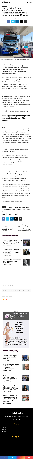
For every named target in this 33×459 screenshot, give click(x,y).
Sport (3, 450)
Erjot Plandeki (17, 207)
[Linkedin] (17, 21)
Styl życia (5, 452)
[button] (27, 2)
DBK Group (9, 207)
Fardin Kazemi (25, 207)
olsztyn (4, 214)
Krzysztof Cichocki (7, 18)
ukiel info (10, 214)
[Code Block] (17, 291)
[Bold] (3, 291)
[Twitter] (13, 21)
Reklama (4, 431)
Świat (3, 446)
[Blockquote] (15, 291)
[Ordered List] (11, 291)
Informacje (5, 427)
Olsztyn (4, 6)
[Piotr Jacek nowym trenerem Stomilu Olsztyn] (25, 358)
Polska (4, 444)
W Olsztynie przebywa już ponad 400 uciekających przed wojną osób (12, 242)
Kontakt (4, 429)
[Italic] (5, 291)
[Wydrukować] (25, 21)
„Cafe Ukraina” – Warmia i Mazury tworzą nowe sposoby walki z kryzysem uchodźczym (24, 228)
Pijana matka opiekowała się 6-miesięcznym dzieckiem (12, 261)
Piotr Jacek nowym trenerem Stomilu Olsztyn (10, 357)
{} (21, 290)
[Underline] (7, 291)
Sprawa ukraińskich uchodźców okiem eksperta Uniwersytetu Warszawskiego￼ (11, 388)
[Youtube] (20, 420)
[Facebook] (8, 21)
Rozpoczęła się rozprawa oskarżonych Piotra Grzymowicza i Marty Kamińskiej (12, 252)
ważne (15, 214)
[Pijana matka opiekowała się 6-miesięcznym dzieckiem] (26, 262)
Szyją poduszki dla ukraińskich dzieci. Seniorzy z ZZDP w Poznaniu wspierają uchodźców (10, 398)
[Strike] (9, 291)
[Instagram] (16, 420)
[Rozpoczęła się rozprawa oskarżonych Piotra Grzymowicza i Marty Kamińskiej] (26, 252)
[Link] (20, 291)
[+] (24, 290)
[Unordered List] (13, 291)
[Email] (21, 21)
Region (4, 442)
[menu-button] (30, 2)
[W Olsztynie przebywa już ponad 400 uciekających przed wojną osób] (26, 242)
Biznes (3, 448)
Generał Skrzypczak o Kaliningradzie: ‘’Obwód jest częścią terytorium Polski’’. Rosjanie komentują (11, 367)
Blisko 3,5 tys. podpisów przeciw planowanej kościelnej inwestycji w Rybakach (8, 228)
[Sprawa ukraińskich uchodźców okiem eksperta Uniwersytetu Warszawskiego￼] (25, 388)
